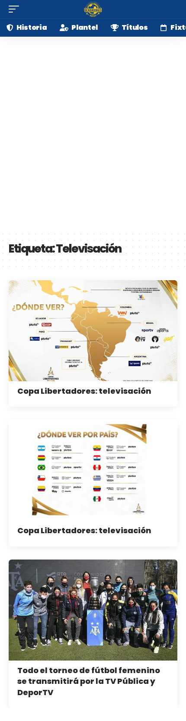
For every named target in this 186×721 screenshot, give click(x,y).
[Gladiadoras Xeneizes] (93, 9)
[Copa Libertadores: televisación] (93, 330)
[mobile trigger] (16, 9)
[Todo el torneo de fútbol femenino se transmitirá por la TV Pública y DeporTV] (93, 610)
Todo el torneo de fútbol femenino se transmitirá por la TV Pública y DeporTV (88, 681)
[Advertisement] (93, 134)
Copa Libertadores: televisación (84, 391)
